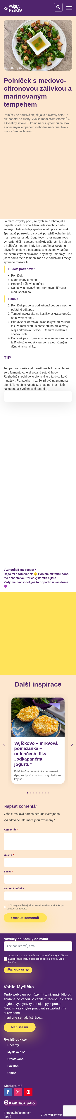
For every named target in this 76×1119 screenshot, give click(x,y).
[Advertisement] (38, 176)
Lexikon (13, 1066)
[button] (72, 744)
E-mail (8, 871)
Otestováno (15, 1059)
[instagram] (18, 1092)
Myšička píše (16, 1052)
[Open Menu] (69, 8)
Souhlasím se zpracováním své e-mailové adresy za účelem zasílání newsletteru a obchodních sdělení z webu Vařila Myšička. (38, 958)
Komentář (11, 829)
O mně (11, 1072)
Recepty (13, 1045)
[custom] (28, 1092)
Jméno (9, 855)
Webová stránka (14, 888)
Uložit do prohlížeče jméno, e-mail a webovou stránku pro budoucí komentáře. (35, 907)
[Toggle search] (58, 7)
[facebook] (8, 1092)
